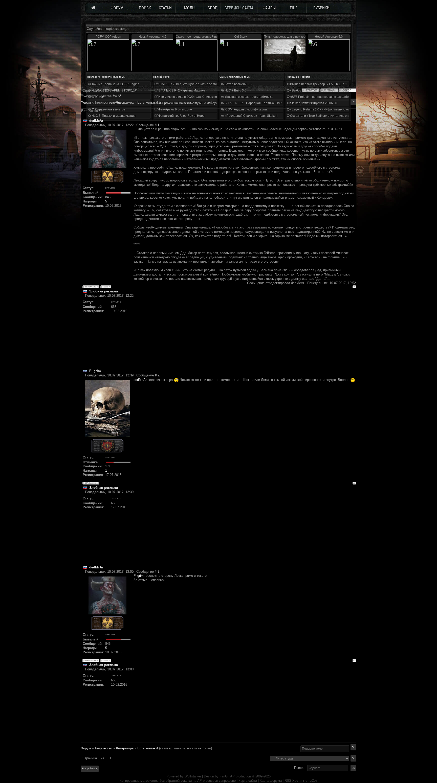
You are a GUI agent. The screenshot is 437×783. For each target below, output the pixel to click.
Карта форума (271, 780)
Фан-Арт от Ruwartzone (175, 109)
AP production (240, 776)
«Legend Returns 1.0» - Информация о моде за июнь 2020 (331, 109)
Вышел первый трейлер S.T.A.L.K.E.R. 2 (318, 84)
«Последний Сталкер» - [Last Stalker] (250, 116)
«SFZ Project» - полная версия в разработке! (321, 97)
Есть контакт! (147, 748)
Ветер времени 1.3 (238, 84)
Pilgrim (139, 576)
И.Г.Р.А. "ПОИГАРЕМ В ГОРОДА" (114, 90)
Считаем (97, 97)
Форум (86, 102)
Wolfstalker (193, 776)
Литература (125, 748)
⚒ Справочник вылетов (108, 109)
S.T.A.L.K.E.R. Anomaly (107, 103)
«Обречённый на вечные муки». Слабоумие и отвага (196, 103)
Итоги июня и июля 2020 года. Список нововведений (196, 97)
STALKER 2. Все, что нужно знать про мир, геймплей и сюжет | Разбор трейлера (216, 84)
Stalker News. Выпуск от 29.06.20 (313, 103)
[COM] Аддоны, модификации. (246, 109)
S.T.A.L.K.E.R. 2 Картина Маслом (181, 90)
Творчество (103, 748)
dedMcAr (140, 380)
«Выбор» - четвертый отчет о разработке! (320, 90)
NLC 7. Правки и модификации (113, 116)
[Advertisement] (245, 333)
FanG (224, 776)
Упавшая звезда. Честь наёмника (248, 97)
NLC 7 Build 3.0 (235, 90)
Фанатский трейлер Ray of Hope (181, 116)
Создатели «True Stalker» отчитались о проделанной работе (333, 116)
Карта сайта (247, 780)
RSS (288, 780)
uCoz (313, 780)
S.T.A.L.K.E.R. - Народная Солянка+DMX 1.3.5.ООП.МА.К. (265, 103)
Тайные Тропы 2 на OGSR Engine (115, 84)
